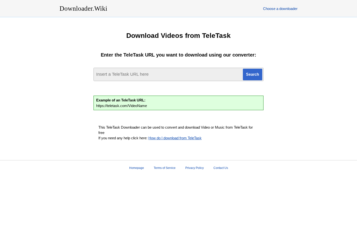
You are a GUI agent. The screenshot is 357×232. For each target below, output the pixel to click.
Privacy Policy (194, 168)
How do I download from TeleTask (175, 138)
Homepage (136, 168)
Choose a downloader (280, 9)
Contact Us (220, 168)
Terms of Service (165, 168)
